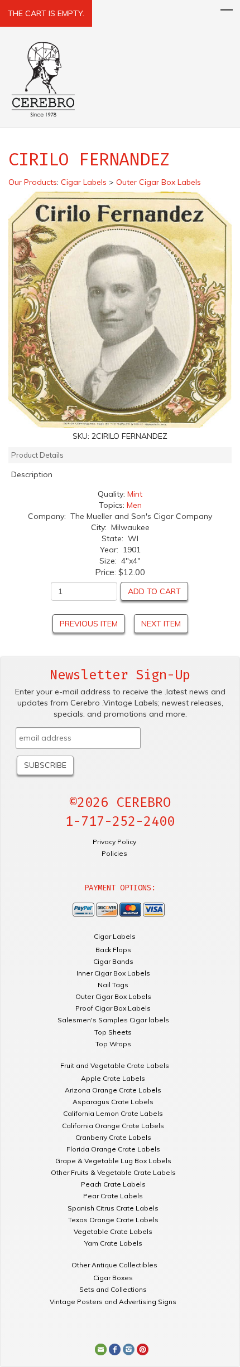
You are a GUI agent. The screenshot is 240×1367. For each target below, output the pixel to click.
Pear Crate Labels (113, 1196)
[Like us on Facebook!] (115, 1349)
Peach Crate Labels (113, 1184)
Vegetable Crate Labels (113, 1231)
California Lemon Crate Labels (113, 1113)
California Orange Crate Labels (113, 1125)
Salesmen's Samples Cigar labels (113, 1020)
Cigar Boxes (113, 1277)
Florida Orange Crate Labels (113, 1149)
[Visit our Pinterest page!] (142, 1349)
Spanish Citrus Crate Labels (113, 1208)
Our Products (32, 182)
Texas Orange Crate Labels (113, 1220)
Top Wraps (113, 1044)
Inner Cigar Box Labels (113, 973)
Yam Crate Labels (113, 1243)
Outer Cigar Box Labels (113, 996)
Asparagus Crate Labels (113, 1101)
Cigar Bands (113, 961)
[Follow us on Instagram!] (129, 1349)
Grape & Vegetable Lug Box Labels (113, 1161)
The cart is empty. (46, 13)
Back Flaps (113, 949)
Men (134, 505)
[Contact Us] (101, 1349)
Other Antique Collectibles (114, 1265)
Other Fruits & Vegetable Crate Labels (113, 1172)
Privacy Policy (114, 841)
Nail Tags (113, 985)
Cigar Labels (115, 936)
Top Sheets (113, 1032)
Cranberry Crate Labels (113, 1137)
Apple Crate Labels (113, 1078)
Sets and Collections (113, 1289)
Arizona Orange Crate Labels (113, 1090)
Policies (114, 853)
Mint (134, 494)
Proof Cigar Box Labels (113, 1008)
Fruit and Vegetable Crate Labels (114, 1065)
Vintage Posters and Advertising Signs (113, 1301)
